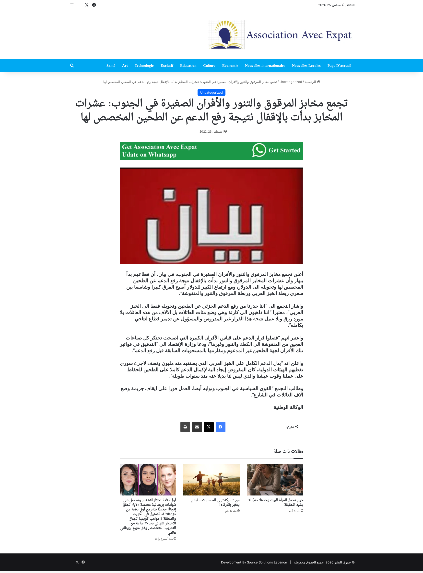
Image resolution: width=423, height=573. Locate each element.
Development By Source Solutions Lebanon (254, 562)
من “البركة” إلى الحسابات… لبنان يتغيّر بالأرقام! (215, 502)
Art (125, 65)
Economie (230, 65)
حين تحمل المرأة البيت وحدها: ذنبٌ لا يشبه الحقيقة (275, 502)
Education (188, 65)
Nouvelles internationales (265, 65)
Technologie (144, 65)
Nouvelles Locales (306, 65)
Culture (209, 65)
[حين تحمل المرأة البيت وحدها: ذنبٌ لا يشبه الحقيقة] (275, 479)
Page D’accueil (339, 65)
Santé (110, 65)
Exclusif (167, 65)
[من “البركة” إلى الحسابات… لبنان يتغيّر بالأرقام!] (211, 479)
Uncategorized (291, 82)
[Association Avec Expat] (281, 34)
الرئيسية (311, 82)
